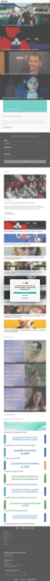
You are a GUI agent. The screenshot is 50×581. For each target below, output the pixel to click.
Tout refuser (25, 295)
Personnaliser (25, 298)
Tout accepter (25, 292)
